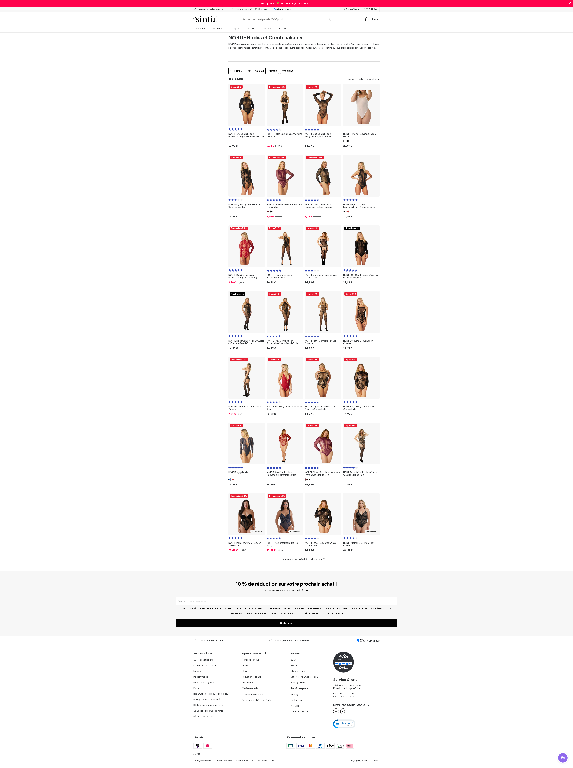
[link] (344, 141)
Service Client (352, 9)
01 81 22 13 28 (371, 9)
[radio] (229, 129)
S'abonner (286, 623)
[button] (570, 3)
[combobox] (283, 19)
